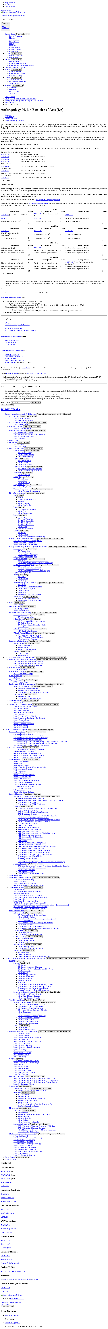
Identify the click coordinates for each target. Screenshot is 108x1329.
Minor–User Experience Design (24, 1072)
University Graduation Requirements (12, 350)
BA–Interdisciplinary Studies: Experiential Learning (31, 738)
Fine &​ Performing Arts (17, 493)
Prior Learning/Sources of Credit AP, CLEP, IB (20, 330)
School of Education (16, 794)
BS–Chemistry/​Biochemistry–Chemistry (31, 1006)
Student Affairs (6, 1248)
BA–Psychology (19, 889)
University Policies (15, 75)
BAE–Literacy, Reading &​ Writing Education (33, 812)
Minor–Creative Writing (26, 455)
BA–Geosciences (23, 1094)
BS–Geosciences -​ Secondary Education (31, 1098)
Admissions (13, 87)
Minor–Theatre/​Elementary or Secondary (31, 537)
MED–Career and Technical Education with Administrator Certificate (41, 800)
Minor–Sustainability (25, 980)
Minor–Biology (23, 973)
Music (16, 515)
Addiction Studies (19, 913)
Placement (12, 89)
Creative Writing (19, 451)
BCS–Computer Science (22, 1034)
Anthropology (9, 102)
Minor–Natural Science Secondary (29, 998)
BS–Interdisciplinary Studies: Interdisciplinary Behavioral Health (35, 743)
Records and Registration (17, 81)
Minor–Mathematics (24, 1118)
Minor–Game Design (21, 1066)
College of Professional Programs (16, 729)
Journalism (17, 473)
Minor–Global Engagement (27, 588)
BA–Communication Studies (23, 433)
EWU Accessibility (7, 1232)
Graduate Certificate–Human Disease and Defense (34, 986)
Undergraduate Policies (17, 73)
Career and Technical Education (24, 796)
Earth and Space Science (22, 1088)
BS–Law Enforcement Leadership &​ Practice (29, 749)
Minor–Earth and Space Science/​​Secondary (32, 1090)
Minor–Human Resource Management (26, 780)
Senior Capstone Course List (14, 360)
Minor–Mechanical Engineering (24, 1155)
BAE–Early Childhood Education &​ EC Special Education (37, 808)
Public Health (18, 694)
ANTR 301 (5, 159)
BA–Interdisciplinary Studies (23, 734)
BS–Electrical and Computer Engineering (27, 1041)
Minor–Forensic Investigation (27, 649)
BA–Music (21, 517)
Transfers (12, 93)
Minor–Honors (18, 604)
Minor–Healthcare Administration (29, 690)
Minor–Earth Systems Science (28, 1100)
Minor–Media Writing (25, 464)
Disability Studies (19, 944)
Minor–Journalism (24, 475)
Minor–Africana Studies (22, 418)
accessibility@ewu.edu (8, 1229)
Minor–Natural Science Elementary (29, 996)
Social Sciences (10, 344)
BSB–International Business (23, 769)
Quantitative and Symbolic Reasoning (17, 325)
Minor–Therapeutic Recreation (24, 724)
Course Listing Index (16, 55)
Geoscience (17, 1092)
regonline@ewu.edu (7, 1198)
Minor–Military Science (21, 610)
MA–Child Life (23, 942)
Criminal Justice (19, 643)
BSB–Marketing (19, 773)
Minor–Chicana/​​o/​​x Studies (23, 428)
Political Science (19, 619)
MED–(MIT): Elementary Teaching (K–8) (32, 844)
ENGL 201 (37, 218)
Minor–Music (22, 527)
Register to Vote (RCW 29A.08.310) (13, 1271)
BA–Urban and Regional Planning (29, 635)
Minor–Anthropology (25, 553)
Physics (16, 1025)
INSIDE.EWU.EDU (17, 1299)
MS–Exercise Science (21, 727)
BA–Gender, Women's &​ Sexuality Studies (28, 541)
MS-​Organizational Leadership (24, 751)
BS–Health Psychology (21, 893)
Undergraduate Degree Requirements (21, 65)
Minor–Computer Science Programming (27, 1047)
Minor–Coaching (19, 714)
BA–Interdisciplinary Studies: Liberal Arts (28, 740)
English (16, 459)
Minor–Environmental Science (24, 1084)
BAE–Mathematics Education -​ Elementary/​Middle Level (37, 1126)
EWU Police (5, 1186)
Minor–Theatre (23, 535)
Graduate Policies (15, 71)
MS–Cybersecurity (20, 1056)
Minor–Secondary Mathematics (28, 1132)
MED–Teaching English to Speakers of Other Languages (37, 846)
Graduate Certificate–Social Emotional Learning (30, 909)
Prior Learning (14, 91)
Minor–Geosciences (24, 1102)
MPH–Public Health (24, 696)
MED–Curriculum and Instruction (29, 827)
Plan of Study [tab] (9, 117)
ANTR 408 (5, 171)
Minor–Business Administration (24, 775)
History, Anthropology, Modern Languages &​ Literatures (28, 546)
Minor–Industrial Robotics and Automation (28, 1151)
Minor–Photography (24, 503)
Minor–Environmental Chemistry (29, 1018)
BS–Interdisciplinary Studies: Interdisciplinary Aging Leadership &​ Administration (41, 742)
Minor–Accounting (20, 881)
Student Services (14, 83)
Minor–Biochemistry (25, 1012)
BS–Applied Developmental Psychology (27, 891)
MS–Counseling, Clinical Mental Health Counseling (31, 907)
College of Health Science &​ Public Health (19, 657)
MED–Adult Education (25, 825)
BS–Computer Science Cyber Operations (27, 1037)
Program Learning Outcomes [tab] (14, 120)
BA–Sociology (23, 653)
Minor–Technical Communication (29, 491)
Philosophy (17, 477)
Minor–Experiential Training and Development (29, 718)
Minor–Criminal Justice (25, 647)
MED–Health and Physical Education (30, 837)
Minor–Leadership (20, 438)
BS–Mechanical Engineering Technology (27, 1144)
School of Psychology (16, 887)
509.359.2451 (5, 1256)
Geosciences (13, 1086)
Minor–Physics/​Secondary (26, 1029)
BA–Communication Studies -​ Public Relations (29, 434)
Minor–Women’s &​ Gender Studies (25, 544)
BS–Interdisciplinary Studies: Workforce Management (31, 745)
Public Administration (21, 629)
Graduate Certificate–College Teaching (31, 848)
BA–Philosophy (23, 479)
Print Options (6, 1163)
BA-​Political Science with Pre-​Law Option (32, 625)
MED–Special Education (26, 872)
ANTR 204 (5, 157)
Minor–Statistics (23, 1120)
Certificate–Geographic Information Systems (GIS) (35, 1104)
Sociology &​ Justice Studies (18, 641)
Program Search (14, 61)
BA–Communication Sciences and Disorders (28, 661)
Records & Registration (8, 1201)
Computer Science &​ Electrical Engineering (23, 1031)
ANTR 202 (5, 154)
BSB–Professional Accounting (24, 880)
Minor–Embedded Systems (23, 1051)
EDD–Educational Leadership (28, 823)
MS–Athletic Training (21, 726)
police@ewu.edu (6, 1182)
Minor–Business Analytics (22, 777)
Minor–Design (18, 1064)
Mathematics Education (21, 1124)
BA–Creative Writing (25, 453)
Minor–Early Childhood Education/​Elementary (33, 818)
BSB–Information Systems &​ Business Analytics (30, 767)
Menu (5, 27)
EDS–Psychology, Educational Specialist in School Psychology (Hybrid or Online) (41, 905)
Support (7, 77)
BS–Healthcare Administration (28, 688)
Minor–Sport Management (22, 722)
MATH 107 (69, 215)
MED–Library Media (25, 839)
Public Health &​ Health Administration (22, 684)
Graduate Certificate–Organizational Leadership (29, 755)
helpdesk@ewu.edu (7, 1213)
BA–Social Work (23, 953)
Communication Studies (17, 430)
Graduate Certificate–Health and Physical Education (35, 854)
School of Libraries (15, 875)
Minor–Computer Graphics (23, 1045)
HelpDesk (4, 1217)
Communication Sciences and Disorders (22, 659)
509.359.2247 (5, 1209)
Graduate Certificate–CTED (27, 802)
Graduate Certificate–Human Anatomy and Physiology (36, 984)
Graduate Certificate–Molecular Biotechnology (33, 990)
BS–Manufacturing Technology (24, 1140)
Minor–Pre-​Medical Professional (28, 1021)
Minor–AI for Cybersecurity (23, 1043)
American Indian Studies (17, 422)
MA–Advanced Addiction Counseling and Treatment (35, 923)
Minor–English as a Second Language (30, 569)
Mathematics (13, 1108)
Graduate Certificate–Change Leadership (27, 753)
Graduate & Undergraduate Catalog (13, 15)
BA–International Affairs (26, 617)
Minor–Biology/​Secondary (27, 975)
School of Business (15, 759)
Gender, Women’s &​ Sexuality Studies (22, 539)
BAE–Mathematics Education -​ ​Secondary (32, 1128)
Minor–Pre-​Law (23, 627)
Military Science (14, 606)
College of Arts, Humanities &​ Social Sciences (20, 414)
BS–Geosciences (23, 1096)
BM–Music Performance (26, 525)
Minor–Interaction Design (22, 1070)
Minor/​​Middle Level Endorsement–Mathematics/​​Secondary (37, 1130)
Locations (12, 46)
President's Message (16, 36)
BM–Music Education (25, 523)
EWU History (14, 42)
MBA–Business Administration (24, 786)
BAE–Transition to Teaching (27, 814)
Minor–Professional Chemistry (28, 1023)
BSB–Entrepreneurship (21, 761)
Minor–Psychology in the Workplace (26, 901)
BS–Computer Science (21, 1035)
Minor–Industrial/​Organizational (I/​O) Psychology (30, 897)
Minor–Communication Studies (24, 436)
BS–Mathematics (23, 1112)
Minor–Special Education (26, 870)
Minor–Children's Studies (26, 940)
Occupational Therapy (16, 671)
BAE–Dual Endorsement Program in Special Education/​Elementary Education (44, 866)
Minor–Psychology (20, 899)
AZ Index (8, 4)
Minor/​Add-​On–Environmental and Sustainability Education (38, 816)
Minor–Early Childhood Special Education (32, 868)
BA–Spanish (22, 585)
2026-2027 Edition (10, 409)
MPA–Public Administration (27, 631)
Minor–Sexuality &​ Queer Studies (25, 543)
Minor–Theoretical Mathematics (28, 1122)
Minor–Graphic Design (21, 1068)
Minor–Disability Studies (26, 946)
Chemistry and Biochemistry (23, 1002)
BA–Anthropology (24, 551)
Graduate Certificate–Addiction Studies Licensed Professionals (38, 928)
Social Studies (18, 596)
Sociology (17, 651)
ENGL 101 (5, 218)
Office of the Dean (15, 676)
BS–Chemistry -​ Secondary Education (30, 1008)
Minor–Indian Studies (21, 424)
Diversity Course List (12, 355)
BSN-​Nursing (18, 702)
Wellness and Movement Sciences (20, 704)
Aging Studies (18, 930)
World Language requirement (38, 203)
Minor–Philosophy (24, 483)
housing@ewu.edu (7, 1259)
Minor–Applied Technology (23, 1145)
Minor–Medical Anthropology (28, 555)
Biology (12, 961)
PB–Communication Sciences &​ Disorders (28, 665)
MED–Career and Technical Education (31, 798)
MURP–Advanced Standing (27, 639)
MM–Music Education (25, 529)
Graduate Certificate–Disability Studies (31, 948)
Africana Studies (14, 416)
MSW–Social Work (24, 954)
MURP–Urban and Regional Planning (30, 637)
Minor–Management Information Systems (27, 784)
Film (15, 507)
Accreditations (14, 40)
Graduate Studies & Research (15, 67)
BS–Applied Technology (22, 1136)
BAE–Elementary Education (27, 810)
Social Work (18, 950)
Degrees (8, 59)
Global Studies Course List (14, 356)
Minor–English (23, 463)
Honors (11, 602)
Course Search (14, 57)
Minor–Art (21, 501)
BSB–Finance (18, 763)
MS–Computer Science (21, 1055)
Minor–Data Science (24, 1116)
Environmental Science (17, 1076)
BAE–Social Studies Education (28, 598)
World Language (10, 362)
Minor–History (23, 579)
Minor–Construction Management (25, 1147)
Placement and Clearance (13, 328)
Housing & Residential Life (10, 1263)
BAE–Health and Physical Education (26, 706)
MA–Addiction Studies (25, 921)
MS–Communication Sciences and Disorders (28, 663)
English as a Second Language (24, 565)
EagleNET (26, 368)
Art (15, 495)
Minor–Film (22, 511)
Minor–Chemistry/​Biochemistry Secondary (32, 1016)
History (16, 575)
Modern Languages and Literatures (25, 583)
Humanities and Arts (12, 340)
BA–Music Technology (25, 519)
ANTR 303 (5, 161)
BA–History (22, 577)
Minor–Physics (23, 1027)
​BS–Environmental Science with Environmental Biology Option (35, 1078)
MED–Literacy (23, 841)
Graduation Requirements (17, 63)
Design (11, 1059)
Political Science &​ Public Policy (20, 612)
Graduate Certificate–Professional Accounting (29, 885)
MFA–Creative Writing (25, 456)
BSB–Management (20, 771)
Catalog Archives (15, 47)
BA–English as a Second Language (29, 567)
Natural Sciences (10, 342)
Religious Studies (19, 485)
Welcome (8, 85)
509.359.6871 (5, 1225)
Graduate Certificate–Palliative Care (30, 934)
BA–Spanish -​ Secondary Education (30, 587)
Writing (7, 323)
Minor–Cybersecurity (21, 1049)
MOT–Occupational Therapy (23, 674)
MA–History (22, 581)
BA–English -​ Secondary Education (30, 469)
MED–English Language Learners (29, 835)
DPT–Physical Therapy (21, 682)
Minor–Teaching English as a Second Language (34, 571)
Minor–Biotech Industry (26, 976)
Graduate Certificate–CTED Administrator (32, 804)
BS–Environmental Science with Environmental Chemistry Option (36, 1080)
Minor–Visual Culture (25, 505)
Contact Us (4, 1291)
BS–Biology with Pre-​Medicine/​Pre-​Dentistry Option (35, 969)
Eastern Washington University (11, 1302)
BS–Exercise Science (21, 708)
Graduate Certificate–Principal (28, 860)
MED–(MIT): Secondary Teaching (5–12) (32, 843)
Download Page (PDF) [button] (12, 1323)
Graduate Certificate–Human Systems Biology (33, 988)
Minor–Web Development (22, 1074)
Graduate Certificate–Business (24, 792)
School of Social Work (16, 911)
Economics (13, 442)
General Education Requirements (11, 297)
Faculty (11, 44)
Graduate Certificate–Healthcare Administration (33, 692)
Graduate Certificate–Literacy (27, 858)
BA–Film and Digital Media (27, 509)
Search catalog (6, 402)
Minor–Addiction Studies (26, 917)
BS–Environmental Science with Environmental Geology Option (35, 1082)
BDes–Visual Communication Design (26, 1061)
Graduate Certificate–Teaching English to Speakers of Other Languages (41, 862)
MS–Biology (22, 982)
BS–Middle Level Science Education (30, 994)
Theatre (16, 531)
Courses (7, 53)
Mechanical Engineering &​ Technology (22, 1134)
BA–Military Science (21, 609)
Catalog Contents (15, 49)
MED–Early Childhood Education (29, 829)
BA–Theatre (22, 533)
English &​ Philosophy (16, 448)
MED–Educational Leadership (28, 831)
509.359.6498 (5, 1171)
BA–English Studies (24, 461)
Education (17, 806)
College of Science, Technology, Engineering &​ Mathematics (25, 958)
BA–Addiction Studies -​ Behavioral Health (32, 915)
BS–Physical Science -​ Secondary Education (32, 1010)
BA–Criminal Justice (25, 645)
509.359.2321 (5, 1194)
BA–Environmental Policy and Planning (31, 621)
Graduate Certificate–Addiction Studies (31, 926)
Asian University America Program (25, 557)
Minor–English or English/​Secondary (30, 471)
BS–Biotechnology (24, 971)
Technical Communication (22, 489)
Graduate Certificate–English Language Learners (34, 852)
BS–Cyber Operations (21, 1039)
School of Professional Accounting (20, 877)
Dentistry (17, 678)
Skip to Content (10, 3)
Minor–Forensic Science (26, 1020)
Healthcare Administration (22, 686)
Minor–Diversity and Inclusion (24, 420)
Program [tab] (8, 115)
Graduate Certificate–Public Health (29, 698)
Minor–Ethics (22, 481)
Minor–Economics (20, 446)
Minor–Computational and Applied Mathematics (34, 1114)
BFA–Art (21, 497)
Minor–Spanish (23, 592)
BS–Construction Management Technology (28, 1138)
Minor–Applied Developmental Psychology (28, 895)
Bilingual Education (20, 559)
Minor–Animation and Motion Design (26, 1063)
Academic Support (15, 79)
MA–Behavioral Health (25, 924)
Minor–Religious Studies (26, 487)
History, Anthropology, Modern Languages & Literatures (24, 100)
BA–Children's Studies (25, 939)
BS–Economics (19, 444)
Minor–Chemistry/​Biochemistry (28, 1014)
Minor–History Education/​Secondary (30, 600)
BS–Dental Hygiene (20, 669)
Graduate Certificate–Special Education (31, 873)
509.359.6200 (5, 1288)
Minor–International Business (23, 782)
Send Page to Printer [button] (12, 1315)
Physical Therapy (15, 680)
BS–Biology (22, 965)
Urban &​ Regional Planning (23, 633)
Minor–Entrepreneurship (22, 778)
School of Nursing (15, 700)
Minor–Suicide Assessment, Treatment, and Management (37, 919)
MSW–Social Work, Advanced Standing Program (34, 956)
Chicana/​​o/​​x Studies (16, 426)
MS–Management (19, 790)
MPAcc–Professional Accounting (25, 883)
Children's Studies (20, 936)
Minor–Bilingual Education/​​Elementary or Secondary (35, 563)
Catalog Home (10, 6)
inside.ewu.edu (6, 10)
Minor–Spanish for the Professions (29, 594)
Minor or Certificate (11, 358)
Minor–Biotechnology (25, 978)
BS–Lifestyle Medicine (21, 710)
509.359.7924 (5, 1240)
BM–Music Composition (26, 521)
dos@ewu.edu (5, 1244)
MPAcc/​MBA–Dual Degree (23, 788)
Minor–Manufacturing (21, 1153)
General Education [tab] (11, 119)
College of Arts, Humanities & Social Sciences (20, 99)
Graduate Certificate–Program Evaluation (27, 757)
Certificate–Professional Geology (29, 1106)
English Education (20, 466)
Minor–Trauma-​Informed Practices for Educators (34, 822)
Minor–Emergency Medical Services (26, 716)
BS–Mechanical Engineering (23, 1142)
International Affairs (20, 615)
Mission (12, 38)
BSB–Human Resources (22, 765)
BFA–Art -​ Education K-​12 (27, 499)
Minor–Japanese (23, 590)
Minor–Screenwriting (25, 513)
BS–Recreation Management (23, 712)
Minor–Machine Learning (22, 1053)
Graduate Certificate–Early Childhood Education (34, 850)
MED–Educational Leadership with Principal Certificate (36, 833)
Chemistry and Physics (16, 1000)
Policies (7, 69)
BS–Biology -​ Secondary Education (30, 967)
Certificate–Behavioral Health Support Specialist (30, 903)
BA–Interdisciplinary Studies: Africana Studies (29, 736)
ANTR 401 (5, 166)
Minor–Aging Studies (25, 932)
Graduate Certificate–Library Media (30, 856)
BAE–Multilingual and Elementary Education (33, 561)
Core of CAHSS (14, 440)
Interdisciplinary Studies (17, 732)
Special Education (20, 864)
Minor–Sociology (23, 655)
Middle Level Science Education (24, 992)
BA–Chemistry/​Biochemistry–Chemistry (31, 1004)
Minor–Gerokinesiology (22, 720)
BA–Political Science (25, 623)
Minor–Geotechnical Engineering (25, 1149)
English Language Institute (22, 573)
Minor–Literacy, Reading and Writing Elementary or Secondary (39, 820)
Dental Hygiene (14, 667)
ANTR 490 (5, 178)
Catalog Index (14, 51)
